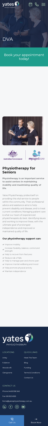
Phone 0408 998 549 (11, 391)
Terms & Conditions (32, 373)
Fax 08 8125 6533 (9, 396)
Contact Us (28, 378)
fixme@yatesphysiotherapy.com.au (17, 401)
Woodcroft (7, 368)
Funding (27, 368)
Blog (26, 363)
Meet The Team (30, 358)
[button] (43, 4)
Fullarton (6, 363)
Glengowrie (7, 373)
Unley (4, 358)
